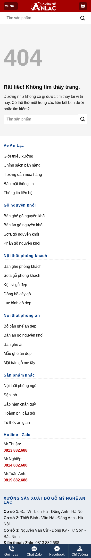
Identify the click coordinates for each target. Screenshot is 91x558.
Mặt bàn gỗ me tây (19, 363)
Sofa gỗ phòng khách (22, 275)
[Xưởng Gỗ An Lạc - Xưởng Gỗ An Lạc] (46, 6)
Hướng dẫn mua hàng (23, 174)
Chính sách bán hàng (22, 165)
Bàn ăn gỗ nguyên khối (23, 225)
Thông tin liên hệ (18, 193)
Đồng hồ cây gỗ (17, 294)
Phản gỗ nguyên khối (22, 243)
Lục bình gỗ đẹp (17, 303)
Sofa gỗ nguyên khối (21, 234)
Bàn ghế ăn (14, 344)
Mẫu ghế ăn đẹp (18, 353)
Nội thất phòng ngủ (20, 386)
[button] (83, 6)
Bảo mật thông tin (19, 184)
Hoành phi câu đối (19, 413)
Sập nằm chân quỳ (20, 404)
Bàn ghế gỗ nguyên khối (25, 216)
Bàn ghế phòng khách (22, 266)
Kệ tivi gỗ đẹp (15, 285)
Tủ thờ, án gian (17, 422)
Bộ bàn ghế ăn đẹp (20, 326)
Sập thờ (10, 395)
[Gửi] (82, 18)
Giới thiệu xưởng (18, 156)
